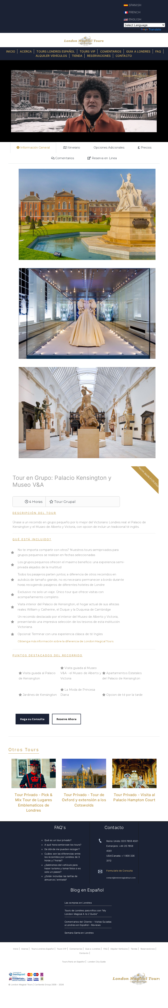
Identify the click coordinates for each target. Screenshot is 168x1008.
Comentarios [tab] (64, 158)
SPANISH (134, 5)
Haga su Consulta (32, 719)
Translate (155, 29)
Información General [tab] (34, 147)
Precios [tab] (145, 147)
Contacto (124, 55)
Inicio (10, 51)
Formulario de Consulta (119, 870)
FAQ (158, 51)
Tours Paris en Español (73, 962)
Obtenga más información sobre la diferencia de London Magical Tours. (66, 641)
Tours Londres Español (55, 51)
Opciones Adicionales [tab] (109, 147)
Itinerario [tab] (73, 147)
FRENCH (134, 12)
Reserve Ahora (66, 719)
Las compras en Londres (78, 902)
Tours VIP (87, 51)
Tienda (77, 55)
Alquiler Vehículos (51, 55)
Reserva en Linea (104, 158)
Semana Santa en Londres (79, 932)
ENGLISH (134, 19)
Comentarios (110, 51)
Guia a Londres (138, 51)
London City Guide (97, 962)
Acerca (26, 51)
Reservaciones (99, 55)
